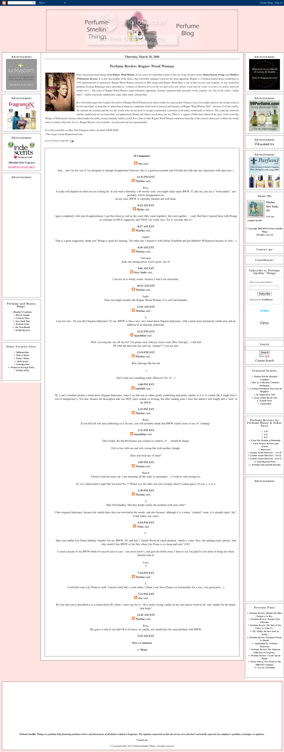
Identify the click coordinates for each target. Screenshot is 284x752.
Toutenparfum (22, 364)
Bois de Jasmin (23, 315)
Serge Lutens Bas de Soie (265, 397)
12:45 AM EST (146, 615)
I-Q (265, 434)
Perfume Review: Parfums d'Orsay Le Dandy (265, 639)
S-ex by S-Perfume (266, 667)
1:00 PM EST (146, 384)
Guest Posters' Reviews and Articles (265, 445)
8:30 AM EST (146, 247)
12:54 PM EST (146, 352)
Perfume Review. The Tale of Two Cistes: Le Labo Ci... (265, 627)
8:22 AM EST (146, 205)
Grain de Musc (23, 318)
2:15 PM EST (146, 409)
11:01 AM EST (146, 307)
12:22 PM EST (146, 331)
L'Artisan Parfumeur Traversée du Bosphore (266, 390)
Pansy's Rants (22, 358)
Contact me (264, 249)
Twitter (264, 310)
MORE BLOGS (22, 330)
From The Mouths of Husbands (265, 440)
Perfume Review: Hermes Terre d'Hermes (265, 620)
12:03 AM (64, 140)
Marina (270, 202)
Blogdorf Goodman (23, 312)
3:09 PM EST (146, 462)
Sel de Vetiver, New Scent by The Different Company (266, 663)
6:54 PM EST (146, 522)
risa (140, 163)
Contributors (264, 260)
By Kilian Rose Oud (265, 394)
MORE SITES (22, 370)
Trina (140, 526)
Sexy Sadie (140, 272)
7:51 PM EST (146, 594)
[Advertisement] (21, 237)
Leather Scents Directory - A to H (265, 452)
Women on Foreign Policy (23, 367)
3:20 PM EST (146, 490)
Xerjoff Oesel (265, 400)
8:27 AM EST (146, 226)
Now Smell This (22, 321)
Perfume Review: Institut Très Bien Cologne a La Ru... (265, 614)
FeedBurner (267, 299)
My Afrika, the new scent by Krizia (266, 633)
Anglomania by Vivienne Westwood (265, 645)
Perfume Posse (22, 324)
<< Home (142, 649)
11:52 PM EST (146, 177)
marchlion (140, 335)
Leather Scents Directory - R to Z (265, 458)
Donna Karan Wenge (214, 74)
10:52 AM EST (146, 286)
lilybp (140, 209)
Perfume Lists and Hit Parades (266, 464)
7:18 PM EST (146, 573)
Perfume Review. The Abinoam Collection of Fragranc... (265, 651)
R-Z (266, 437)
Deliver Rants (22, 355)
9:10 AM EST (146, 636)
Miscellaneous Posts (266, 461)
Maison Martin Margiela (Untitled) (265, 378)
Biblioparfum (22, 352)
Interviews (265, 449)
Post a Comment (142, 643)
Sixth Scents (22, 361)
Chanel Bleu (265, 403)
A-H (266, 431)
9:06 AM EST (146, 268)
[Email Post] (71, 140)
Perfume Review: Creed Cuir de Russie (266, 657)
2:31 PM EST (146, 430)
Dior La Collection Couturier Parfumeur (265, 384)
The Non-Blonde (22, 327)
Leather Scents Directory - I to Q (265, 455)
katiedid (140, 388)
